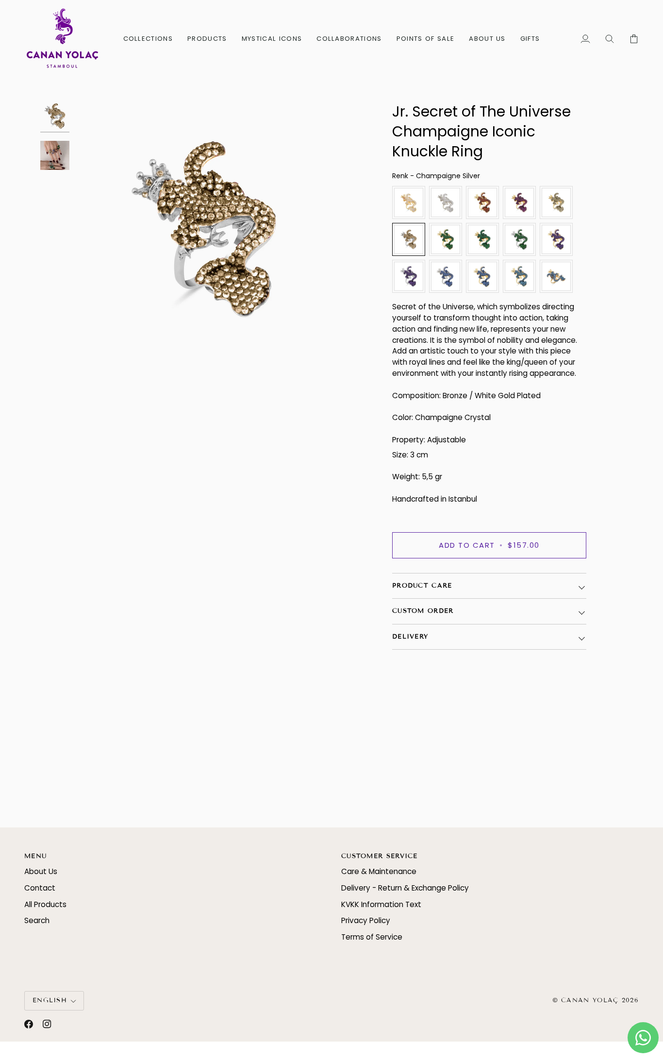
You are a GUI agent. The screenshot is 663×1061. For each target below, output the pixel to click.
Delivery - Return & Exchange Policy (405, 888)
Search (37, 920)
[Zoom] (204, 229)
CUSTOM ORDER (423, 611)
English (50, 1000)
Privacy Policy (365, 920)
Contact (39, 888)
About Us (40, 871)
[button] (148, 38)
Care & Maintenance (378, 871)
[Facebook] (28, 1024)
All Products (45, 904)
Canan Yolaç (589, 1000)
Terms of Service (371, 937)
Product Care (422, 585)
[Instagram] (47, 1024)
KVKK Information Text (381, 904)
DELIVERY (410, 636)
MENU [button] (35, 856)
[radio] (408, 202)
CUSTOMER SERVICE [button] (379, 856)
